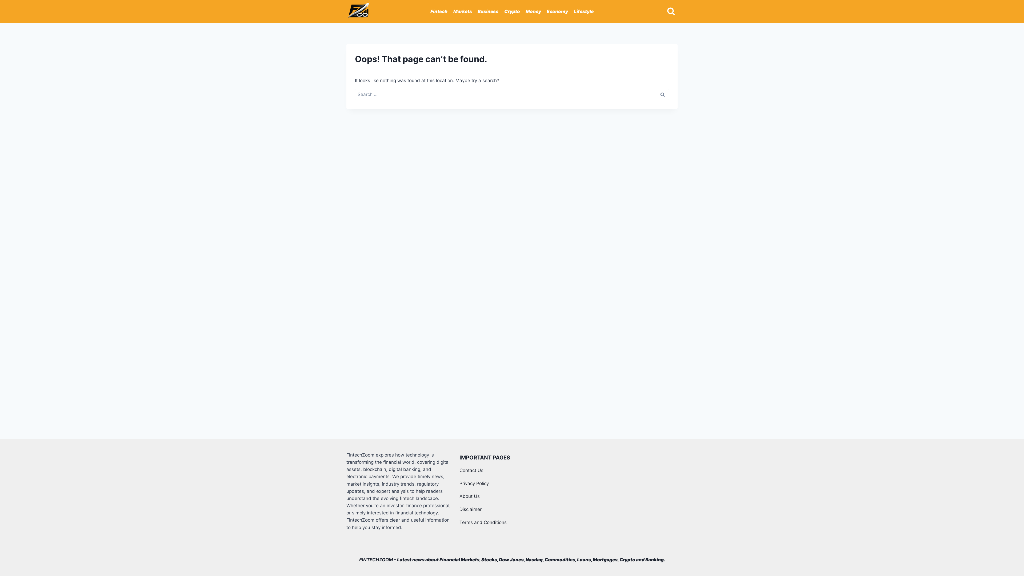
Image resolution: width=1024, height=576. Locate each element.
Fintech (438, 11)
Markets (462, 11)
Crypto (512, 11)
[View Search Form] (671, 11)
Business (488, 11)
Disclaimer (470, 509)
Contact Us (471, 470)
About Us (469, 496)
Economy (557, 11)
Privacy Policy (474, 483)
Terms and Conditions (483, 522)
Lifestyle (584, 11)
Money (533, 11)
